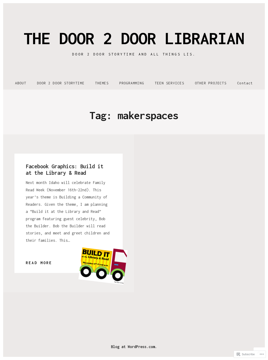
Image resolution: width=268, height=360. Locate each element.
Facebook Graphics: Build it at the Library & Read (64, 169)
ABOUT (20, 83)
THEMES (102, 83)
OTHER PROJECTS (211, 83)
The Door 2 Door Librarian (134, 38)
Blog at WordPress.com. (134, 347)
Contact (245, 83)
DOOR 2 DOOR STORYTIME (61, 83)
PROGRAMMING (131, 83)
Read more (39, 263)
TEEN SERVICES (169, 83)
